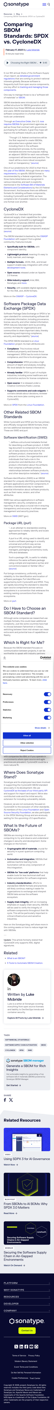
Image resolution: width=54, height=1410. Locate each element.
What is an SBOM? (16, 958)
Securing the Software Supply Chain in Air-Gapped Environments (25, 1256)
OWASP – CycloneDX (26, 296)
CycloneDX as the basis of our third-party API (25, 790)
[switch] (47, 702)
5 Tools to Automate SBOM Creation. (25, 963)
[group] (27, 63)
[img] (41, 62)
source (35, 163)
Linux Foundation (35, 405)
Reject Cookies (27, 750)
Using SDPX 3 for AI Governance (27, 1159)
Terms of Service (19, 1356)
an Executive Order (22, 121)
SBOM (22, 97)
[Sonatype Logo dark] (16, 6)
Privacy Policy (34, 1356)
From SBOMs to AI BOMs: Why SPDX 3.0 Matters (25, 1206)
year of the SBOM (16, 170)
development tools (16, 268)
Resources (8, 14)
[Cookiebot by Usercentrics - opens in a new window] (40, 658)
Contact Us (27, 1330)
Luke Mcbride (33, 50)
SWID (15, 516)
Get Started (12, 1085)
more (24, 283)
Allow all (27, 735)
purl (14, 601)
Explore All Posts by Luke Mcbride (24, 1018)
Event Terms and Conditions (26, 1367)
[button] (7, 62)
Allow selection (27, 743)
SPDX (15, 405)
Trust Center (35, 1378)
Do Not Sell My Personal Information (26, 1373)
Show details (40, 728)
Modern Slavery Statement (26, 1361)
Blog (18, 14)
